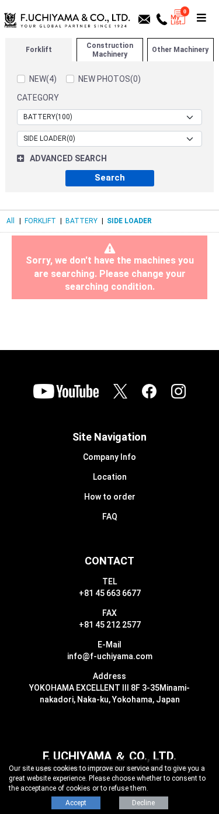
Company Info (109, 457)
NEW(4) (43, 79)
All (10, 221)
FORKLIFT (40, 221)
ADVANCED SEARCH (68, 158)
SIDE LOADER (129, 221)
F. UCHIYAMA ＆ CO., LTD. (109, 756)
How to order (109, 496)
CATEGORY (38, 97)
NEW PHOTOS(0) (109, 79)
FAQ (109, 516)
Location (110, 477)
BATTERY (81, 221)
